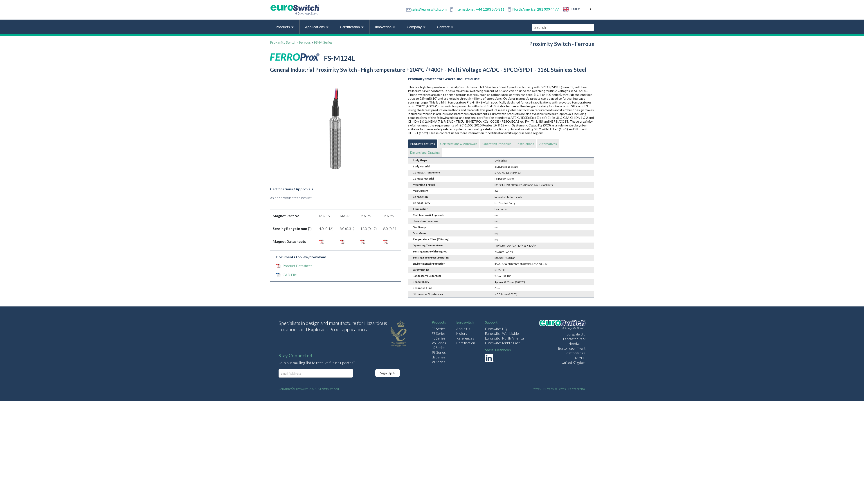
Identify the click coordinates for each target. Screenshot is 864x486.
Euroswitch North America (504, 338)
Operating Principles (496, 144)
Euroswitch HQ (496, 329)
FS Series (439, 333)
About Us (463, 329)
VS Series (439, 343)
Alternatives (548, 144)
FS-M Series (323, 42)
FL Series (438, 338)
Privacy (536, 389)
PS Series (439, 352)
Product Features (422, 144)
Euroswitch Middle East (502, 343)
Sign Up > (387, 373)
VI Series (438, 362)
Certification (465, 343)
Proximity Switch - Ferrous (290, 42)
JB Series (438, 357)
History (461, 333)
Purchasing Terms (554, 389)
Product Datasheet (297, 265)
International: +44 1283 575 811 (479, 9)
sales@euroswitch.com (429, 9)
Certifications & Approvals (458, 144)
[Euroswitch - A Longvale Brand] (562, 325)
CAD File (290, 274)
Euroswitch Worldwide (502, 333)
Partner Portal (576, 389)
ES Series (439, 329)
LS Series (438, 348)
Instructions (525, 144)
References (465, 338)
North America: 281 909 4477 (535, 9)
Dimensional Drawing (425, 152)
